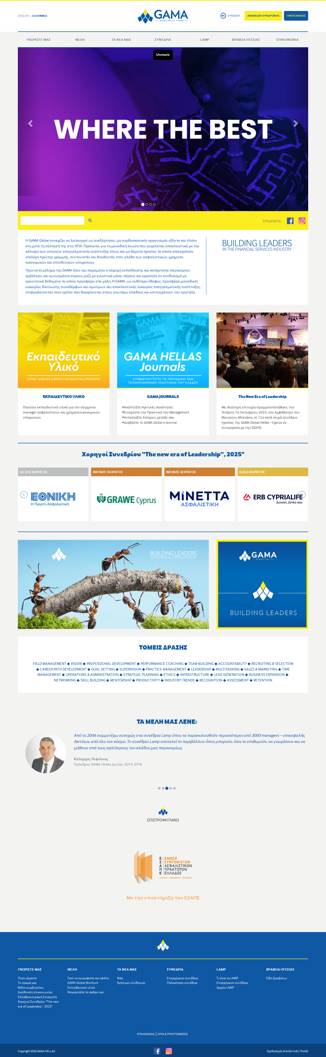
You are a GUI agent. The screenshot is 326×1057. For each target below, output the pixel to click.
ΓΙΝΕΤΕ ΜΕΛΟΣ (296, 15)
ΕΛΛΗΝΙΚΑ (39, 16)
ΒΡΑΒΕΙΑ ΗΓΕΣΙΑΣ (246, 39)
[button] (29, 122)
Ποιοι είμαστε (27, 978)
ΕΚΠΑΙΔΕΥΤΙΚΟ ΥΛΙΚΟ (64, 396)
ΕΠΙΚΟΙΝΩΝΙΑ (287, 39)
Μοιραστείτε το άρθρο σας (85, 992)
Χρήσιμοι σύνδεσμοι (131, 983)
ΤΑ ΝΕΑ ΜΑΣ (121, 39)
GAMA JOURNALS (163, 396)
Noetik (304, 1051)
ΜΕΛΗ (80, 39)
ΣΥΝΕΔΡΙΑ (163, 39)
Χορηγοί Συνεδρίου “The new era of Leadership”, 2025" (38, 1003)
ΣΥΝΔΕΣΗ (234, 15)
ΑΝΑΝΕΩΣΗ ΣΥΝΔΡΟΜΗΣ (263, 15)
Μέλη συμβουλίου (31, 987)
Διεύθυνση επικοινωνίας (35, 992)
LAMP (204, 39)
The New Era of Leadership (262, 396)
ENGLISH (23, 16)
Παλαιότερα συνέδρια (182, 983)
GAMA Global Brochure (82, 983)
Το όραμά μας (27, 983)
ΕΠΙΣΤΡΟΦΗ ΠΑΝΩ (163, 819)
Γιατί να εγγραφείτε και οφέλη (88, 978)
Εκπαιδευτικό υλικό (81, 987)
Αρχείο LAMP (225, 987)
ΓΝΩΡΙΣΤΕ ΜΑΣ (38, 39)
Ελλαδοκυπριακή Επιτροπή (37, 997)
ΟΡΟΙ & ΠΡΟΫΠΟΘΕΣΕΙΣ (173, 1034)
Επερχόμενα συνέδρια (182, 978)
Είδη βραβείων (276, 978)
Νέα (120, 978)
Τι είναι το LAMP (227, 978)
